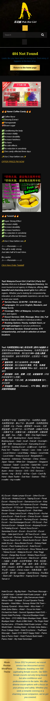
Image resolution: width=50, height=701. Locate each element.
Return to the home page (26, 68)
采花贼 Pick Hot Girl (25, 22)
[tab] (25, 28)
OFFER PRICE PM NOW (13, 161)
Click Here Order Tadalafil (13, 265)
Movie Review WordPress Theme (7, 667)
